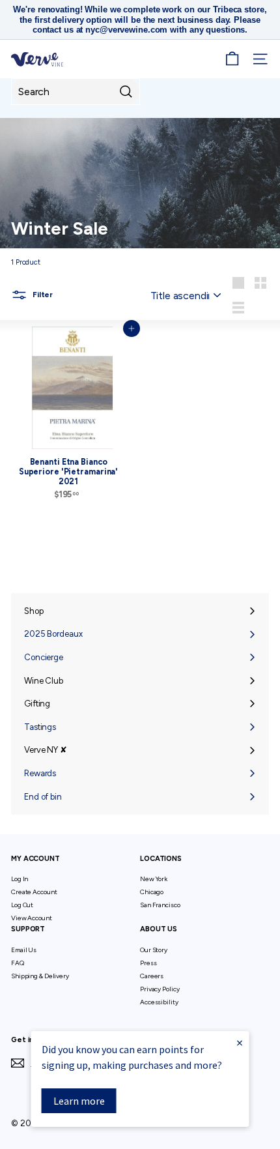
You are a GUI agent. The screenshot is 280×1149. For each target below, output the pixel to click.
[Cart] (232, 59)
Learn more (79, 1100)
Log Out (22, 905)
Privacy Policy (159, 989)
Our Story (153, 950)
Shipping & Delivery (40, 976)
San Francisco (160, 905)
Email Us (23, 950)
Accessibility (159, 1002)
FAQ (17, 963)
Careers (151, 976)
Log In (19, 879)
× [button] (239, 1042)
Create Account (34, 892)
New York (153, 879)
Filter (42, 294)
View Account (31, 918)
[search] (75, 91)
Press (148, 963)
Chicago (151, 892)
